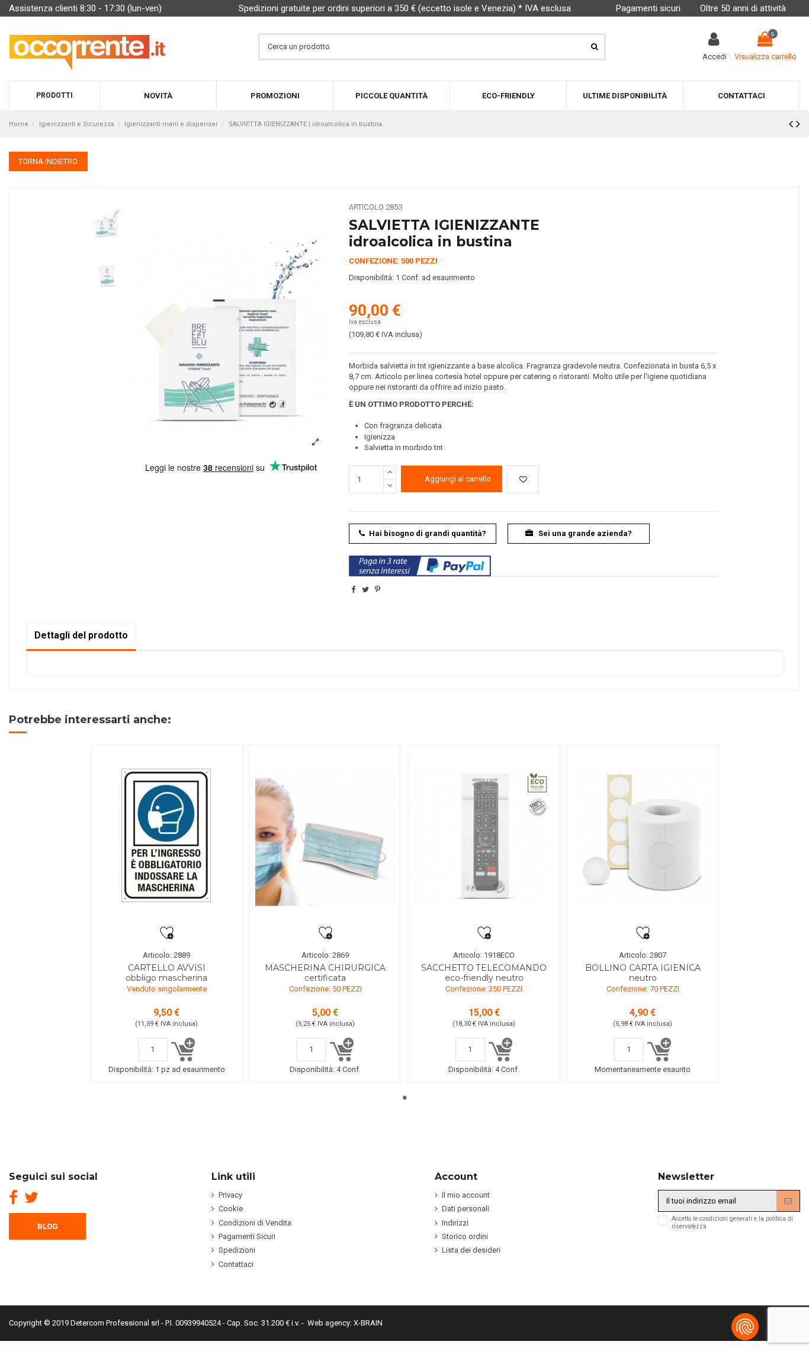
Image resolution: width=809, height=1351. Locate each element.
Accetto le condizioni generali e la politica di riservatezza (732, 1222)
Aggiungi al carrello (458, 478)
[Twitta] (365, 589)
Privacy (230, 1194)
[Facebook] (13, 1197)
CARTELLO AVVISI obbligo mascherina (166, 972)
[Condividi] (353, 589)
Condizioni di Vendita (255, 1222)
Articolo (366, 207)
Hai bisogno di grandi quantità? (427, 533)
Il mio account (466, 1194)
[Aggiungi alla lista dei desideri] (523, 480)
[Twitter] (31, 1197)
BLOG (47, 1226)
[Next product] (798, 124)
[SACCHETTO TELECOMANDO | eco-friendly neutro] (483, 836)
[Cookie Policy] (745, 1326)
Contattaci (236, 1264)
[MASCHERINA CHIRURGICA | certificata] (325, 836)
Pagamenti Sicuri (247, 1236)
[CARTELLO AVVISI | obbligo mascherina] (166, 836)
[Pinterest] (377, 589)
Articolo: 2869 (325, 955)
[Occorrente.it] (87, 46)
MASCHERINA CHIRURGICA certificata (325, 972)
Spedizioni (237, 1250)
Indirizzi (455, 1222)
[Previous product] (792, 124)
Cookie (231, 1208)
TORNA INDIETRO (48, 161)
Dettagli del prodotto (81, 635)
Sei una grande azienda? (584, 533)
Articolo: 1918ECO (484, 955)
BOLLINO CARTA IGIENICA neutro (643, 972)
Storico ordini (465, 1236)
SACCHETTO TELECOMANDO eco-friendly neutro (484, 972)
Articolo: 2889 (166, 955)
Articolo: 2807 (642, 955)
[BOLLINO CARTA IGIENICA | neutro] (642, 836)
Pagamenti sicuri (648, 8)
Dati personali (465, 1208)
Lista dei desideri (471, 1250)
